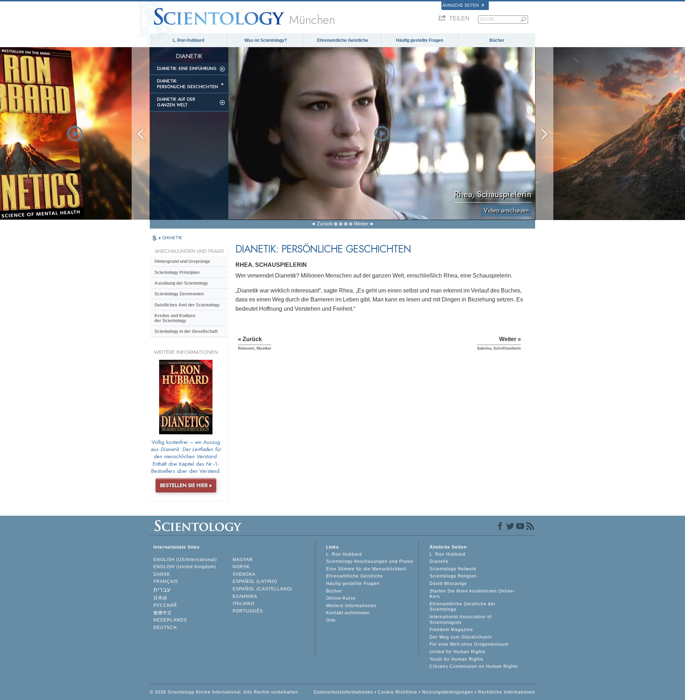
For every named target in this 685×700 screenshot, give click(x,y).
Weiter (361, 223)
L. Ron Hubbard (188, 40)
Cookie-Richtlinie (397, 692)
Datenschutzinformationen (343, 692)
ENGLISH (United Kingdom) (184, 566)
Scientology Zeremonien (179, 293)
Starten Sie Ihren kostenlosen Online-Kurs (472, 594)
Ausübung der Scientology (181, 283)
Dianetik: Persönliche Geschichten (187, 84)
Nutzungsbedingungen (447, 692)
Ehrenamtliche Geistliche (342, 40)
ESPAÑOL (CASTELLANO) (262, 588)
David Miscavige (448, 583)
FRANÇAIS (165, 581)
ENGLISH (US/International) (185, 559)
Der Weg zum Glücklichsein (461, 637)
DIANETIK (172, 237)
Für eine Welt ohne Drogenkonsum (469, 644)
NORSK (241, 566)
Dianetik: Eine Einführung (187, 68)
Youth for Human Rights (456, 659)
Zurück (325, 223)
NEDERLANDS (170, 620)
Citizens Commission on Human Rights (474, 666)
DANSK (161, 574)
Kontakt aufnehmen (348, 612)
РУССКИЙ (165, 605)
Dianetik (439, 561)
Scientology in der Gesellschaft (186, 331)
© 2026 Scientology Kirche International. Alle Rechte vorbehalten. (225, 692)
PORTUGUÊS (248, 611)
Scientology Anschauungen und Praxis (369, 561)
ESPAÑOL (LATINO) (255, 581)
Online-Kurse (341, 598)
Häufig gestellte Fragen (419, 40)
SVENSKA (244, 574)
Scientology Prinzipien (176, 272)
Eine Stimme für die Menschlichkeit (366, 568)
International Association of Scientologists (461, 619)
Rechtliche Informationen (506, 692)
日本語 (160, 597)
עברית (162, 590)
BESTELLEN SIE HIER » (186, 485)
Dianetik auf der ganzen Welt (176, 102)
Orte (331, 620)
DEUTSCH (165, 627)
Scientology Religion (453, 576)
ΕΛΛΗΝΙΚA (245, 596)
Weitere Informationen (351, 605)
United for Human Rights (458, 651)
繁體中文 (162, 612)
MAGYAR (243, 559)
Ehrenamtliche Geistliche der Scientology (463, 606)
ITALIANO (243, 603)
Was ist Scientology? (265, 40)
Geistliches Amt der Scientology (187, 305)
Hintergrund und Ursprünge (182, 261)
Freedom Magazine (451, 629)
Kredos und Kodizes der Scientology (175, 318)
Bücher (496, 40)
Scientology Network (453, 568)
